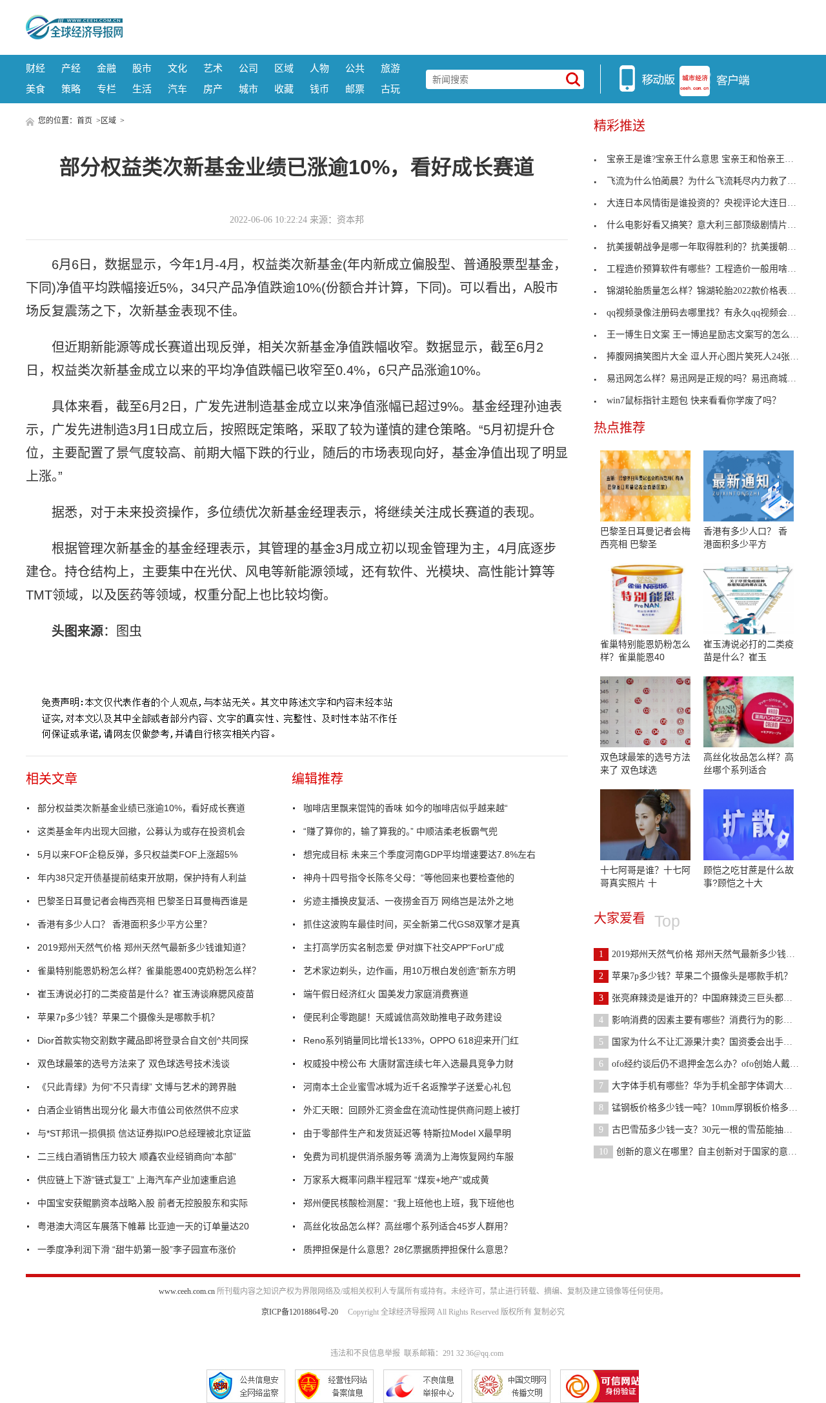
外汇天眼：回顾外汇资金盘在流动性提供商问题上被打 (411, 1110)
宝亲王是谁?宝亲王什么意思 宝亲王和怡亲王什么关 (709, 159)
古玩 (390, 88)
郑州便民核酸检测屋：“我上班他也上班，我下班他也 (408, 1203)
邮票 (355, 88)
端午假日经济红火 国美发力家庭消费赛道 (385, 994)
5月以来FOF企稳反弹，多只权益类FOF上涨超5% (137, 854)
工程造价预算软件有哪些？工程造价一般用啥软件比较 (715, 269)
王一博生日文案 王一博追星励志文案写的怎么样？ (707, 334)
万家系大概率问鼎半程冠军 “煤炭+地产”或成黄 (396, 1180)
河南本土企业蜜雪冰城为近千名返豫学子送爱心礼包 (407, 1087)
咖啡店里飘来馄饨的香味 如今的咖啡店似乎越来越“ (405, 808)
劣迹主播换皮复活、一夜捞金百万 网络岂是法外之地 (408, 901)
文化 (177, 68)
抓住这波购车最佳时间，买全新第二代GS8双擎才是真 (411, 924)
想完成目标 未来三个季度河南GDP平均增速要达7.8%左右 (419, 854)
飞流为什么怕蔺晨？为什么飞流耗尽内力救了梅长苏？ (715, 181)
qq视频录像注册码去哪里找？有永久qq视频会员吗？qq (715, 313)
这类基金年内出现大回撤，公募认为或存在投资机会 (141, 831)
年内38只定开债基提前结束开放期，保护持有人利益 (142, 878)
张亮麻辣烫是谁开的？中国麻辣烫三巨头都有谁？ (705, 998)
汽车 (177, 88)
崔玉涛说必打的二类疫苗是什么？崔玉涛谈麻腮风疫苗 (145, 994)
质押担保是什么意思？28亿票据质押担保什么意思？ (407, 1249)
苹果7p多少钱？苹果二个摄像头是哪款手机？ (128, 1017)
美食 (35, 88)
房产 (213, 88)
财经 (35, 68)
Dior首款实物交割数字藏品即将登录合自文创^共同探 (142, 1040)
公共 (355, 68)
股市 (142, 68)
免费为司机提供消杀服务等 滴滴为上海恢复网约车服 (408, 1156)
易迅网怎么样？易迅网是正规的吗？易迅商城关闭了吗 (715, 378)
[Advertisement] (461, 26)
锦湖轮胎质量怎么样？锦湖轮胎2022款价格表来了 (706, 291)
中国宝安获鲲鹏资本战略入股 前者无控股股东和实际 (142, 1203)
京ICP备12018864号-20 (299, 1312)
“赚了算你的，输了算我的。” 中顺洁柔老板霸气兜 (400, 831)
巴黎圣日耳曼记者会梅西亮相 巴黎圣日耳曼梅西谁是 (142, 901)
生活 (142, 88)
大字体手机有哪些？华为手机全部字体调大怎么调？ (709, 1086)
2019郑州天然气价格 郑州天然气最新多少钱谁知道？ (143, 947)
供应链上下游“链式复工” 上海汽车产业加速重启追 (136, 1180)
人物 (319, 68)
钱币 (319, 88)
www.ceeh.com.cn (187, 1291)
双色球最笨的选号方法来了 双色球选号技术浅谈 (133, 1063)
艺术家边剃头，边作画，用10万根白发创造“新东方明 (409, 970)
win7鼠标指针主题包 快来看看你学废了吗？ (694, 400)
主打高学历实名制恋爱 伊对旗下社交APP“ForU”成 (403, 947)
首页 (84, 120)
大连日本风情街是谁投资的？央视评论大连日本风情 (710, 203)
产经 (71, 68)
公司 (248, 68)
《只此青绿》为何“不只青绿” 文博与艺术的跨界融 (136, 1087)
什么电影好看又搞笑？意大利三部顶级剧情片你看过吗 (715, 225)
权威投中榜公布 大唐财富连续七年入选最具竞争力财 (408, 1063)
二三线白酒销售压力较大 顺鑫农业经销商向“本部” (136, 1156)
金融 (106, 68)
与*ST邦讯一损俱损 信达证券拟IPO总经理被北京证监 (144, 1133)
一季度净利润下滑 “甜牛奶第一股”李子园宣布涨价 (136, 1249)
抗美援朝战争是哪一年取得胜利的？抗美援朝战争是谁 (715, 247)
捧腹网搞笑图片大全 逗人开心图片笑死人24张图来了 (712, 356)
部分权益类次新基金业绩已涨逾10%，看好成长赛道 (141, 808)
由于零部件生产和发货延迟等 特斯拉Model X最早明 (407, 1133)
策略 (71, 88)
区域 (284, 68)
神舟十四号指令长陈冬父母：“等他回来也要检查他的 (408, 878)
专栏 (106, 88)
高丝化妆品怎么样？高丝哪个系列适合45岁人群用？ (407, 1226)
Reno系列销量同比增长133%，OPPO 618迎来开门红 (411, 1040)
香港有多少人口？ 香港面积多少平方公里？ (124, 924)
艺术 (213, 68)
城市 (248, 88)
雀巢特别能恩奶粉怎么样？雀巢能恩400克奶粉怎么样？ (149, 970)
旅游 (390, 68)
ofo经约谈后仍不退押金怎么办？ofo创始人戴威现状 (708, 1064)
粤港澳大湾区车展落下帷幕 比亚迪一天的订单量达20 (143, 1226)
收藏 (284, 88)
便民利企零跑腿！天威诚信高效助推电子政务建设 (402, 1017)
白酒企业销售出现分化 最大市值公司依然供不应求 (138, 1110)
